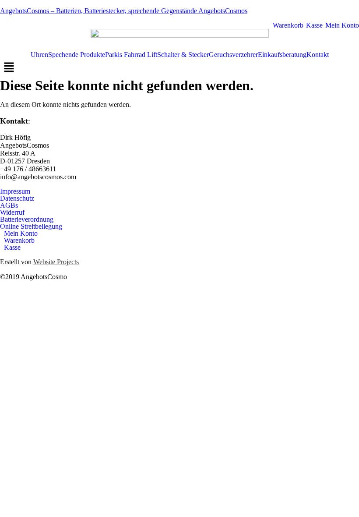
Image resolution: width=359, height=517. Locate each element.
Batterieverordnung (26, 219)
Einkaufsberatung (282, 54)
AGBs (9, 205)
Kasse (313, 25)
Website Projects (56, 262)
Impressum (15, 191)
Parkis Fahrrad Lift (131, 54)
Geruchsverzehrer (233, 54)
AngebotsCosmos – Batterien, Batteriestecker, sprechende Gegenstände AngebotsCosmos (123, 10)
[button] (179, 68)
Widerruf (12, 212)
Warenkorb (287, 25)
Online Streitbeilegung (31, 226)
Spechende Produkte (76, 54)
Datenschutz (17, 198)
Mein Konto (341, 25)
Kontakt (317, 54)
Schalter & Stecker (183, 54)
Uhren (39, 54)
